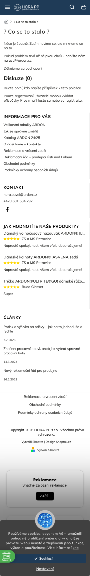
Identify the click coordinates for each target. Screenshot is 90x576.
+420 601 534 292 (18, 201)
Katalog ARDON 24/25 (22, 137)
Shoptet (37, 442)
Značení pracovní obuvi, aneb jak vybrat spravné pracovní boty (42, 350)
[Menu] (7, 7)
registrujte (74, 100)
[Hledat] (72, 7)
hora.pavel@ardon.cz (20, 194)
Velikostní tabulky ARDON (24, 125)
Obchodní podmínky (19, 163)
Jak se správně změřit (21, 131)
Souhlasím (47, 558)
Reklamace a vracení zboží (45, 396)
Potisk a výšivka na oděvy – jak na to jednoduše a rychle (43, 329)
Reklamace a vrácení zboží (25, 150)
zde (76, 547)
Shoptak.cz (63, 442)
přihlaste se (41, 100)
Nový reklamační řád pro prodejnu (30, 370)
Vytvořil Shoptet (48, 450)
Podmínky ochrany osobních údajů (31, 170)
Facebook (7, 209)
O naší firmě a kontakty (22, 144)
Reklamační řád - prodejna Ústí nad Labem (38, 157)
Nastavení (45, 568)
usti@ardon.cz (20, 60)
